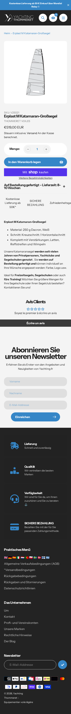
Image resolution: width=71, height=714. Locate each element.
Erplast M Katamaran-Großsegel (31, 33)
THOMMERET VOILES (17, 121)
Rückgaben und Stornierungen (25, 582)
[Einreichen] (62, 664)
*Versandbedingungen (19, 570)
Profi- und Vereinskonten (21, 623)
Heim (7, 33)
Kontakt (9, 616)
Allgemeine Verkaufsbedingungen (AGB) (32, 563)
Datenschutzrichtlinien (19, 588)
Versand (32, 133)
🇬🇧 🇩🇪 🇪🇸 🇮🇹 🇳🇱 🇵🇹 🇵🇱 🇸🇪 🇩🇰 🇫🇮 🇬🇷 (27, 557)
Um (6, 610)
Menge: (14, 149)
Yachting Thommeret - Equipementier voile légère (18, 698)
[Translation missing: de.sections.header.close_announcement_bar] (68, 5)
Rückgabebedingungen (20, 576)
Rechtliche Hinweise (18, 635)
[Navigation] (63, 18)
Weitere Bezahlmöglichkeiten (35, 178)
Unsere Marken (14, 629)
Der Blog (9, 641)
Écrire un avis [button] (36, 323)
